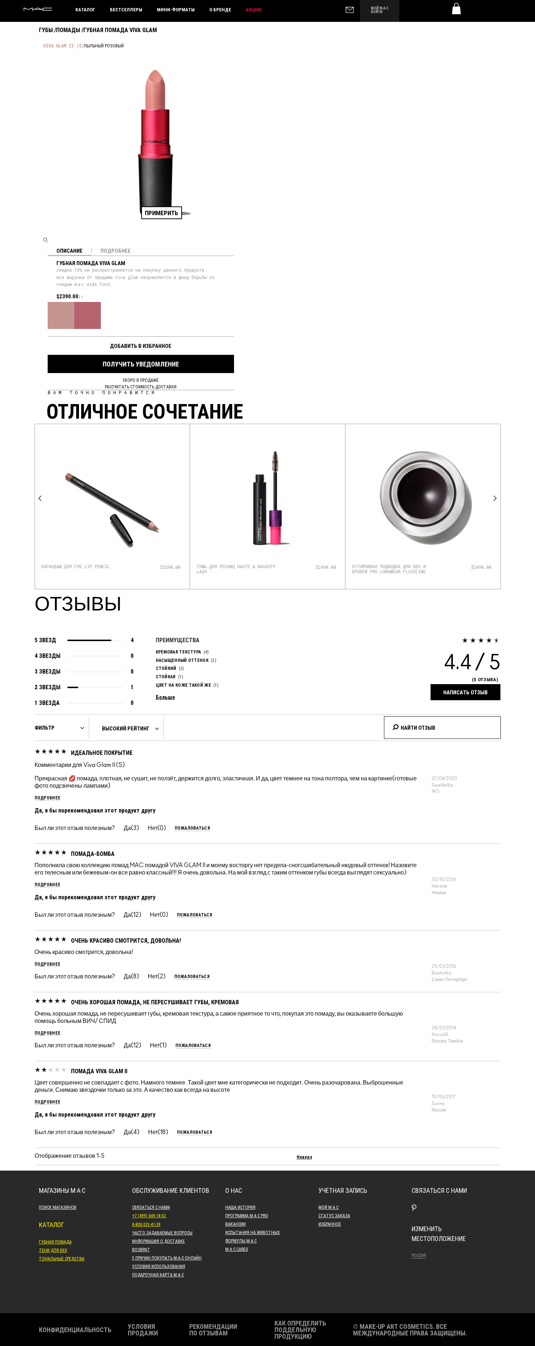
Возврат (141, 1249)
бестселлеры (126, 9)
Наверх (304, 1157)
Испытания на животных (252, 1232)
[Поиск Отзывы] (395, 726)
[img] (112, 498)
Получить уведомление (141, 364)
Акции (253, 9)
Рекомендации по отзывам (213, 1329)
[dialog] (83, 566)
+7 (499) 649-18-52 (149, 1215)
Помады (68, 30)
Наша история (240, 1207)
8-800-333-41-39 (146, 1224)
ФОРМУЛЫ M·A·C (241, 1241)
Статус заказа (334, 1215)
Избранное (329, 1224)
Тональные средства (61, 1258)
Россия (419, 1255)
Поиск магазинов (57, 1207)
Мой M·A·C (328, 1207)
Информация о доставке (158, 1241)
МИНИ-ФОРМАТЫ (176, 9)
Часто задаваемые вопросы (162, 1233)
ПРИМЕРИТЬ (161, 213)
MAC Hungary (38, 9)
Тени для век (53, 1250)
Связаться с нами (151, 1207)
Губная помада (55, 1242)
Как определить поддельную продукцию (300, 1329)
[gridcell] (61, 315)
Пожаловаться (192, 828)
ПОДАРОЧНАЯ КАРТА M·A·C (158, 1274)
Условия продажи (143, 1329)
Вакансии (235, 1224)
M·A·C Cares (236, 1249)
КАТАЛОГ (85, 9)
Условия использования (158, 1266)
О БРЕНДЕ (220, 9)
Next (495, 498)
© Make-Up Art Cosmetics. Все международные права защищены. (410, 1329)
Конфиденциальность (75, 1329)
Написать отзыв (465, 692)
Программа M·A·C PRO (246, 1215)
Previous (40, 498)
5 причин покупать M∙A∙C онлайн (167, 1258)
